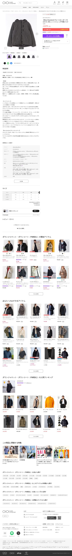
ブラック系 (12, 475)
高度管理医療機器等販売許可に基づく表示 (26, 542)
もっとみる (36, 293)
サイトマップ (51, 542)
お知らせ (56, 532)
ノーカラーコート (51, 503)
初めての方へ (57, 529)
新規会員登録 (45, 527)
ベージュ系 (32, 475)
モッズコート (14, 503)
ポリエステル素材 (22, 169)
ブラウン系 (25, 475)
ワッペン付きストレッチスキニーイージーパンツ (50, 362)
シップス (29, 495)
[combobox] (28, 2)
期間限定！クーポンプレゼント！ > (52, 32)
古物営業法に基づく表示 (6, 542)
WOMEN (25, 7)
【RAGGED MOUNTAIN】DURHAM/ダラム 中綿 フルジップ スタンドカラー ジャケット (8, 362)
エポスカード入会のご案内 (47, 529)
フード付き (24, 170)
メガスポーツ (53, 495)
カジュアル (29, 170)
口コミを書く (21, 228)
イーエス (12, 495)
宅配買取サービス (57, 542)
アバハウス (6, 495)
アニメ (47, 7)
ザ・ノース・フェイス (21, 495)
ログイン (5, 516)
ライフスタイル (18, 170)
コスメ (42, 7)
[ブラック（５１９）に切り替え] (48, 279)
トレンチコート (6, 503)
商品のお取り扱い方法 (17, 165)
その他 (36, 478)
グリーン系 (38, 475)
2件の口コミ (29, 382)
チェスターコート (32, 503)
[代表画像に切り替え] (6, 253)
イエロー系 (58, 475)
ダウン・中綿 (15, 169)
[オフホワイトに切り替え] (8, 279)
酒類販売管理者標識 (15, 542)
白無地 (31, 478)
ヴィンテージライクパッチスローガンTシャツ (22, 362)
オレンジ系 (11, 478)
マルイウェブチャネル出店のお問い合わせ (41, 542)
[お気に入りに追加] (14, 240)
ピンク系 (64, 475)
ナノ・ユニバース (44, 495)
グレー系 (18, 475)
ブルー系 (45, 475)
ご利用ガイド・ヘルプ (59, 527)
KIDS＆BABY (36, 7)
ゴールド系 (25, 478)
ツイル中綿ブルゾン (35, 361)
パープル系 (51, 475)
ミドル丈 (34, 486)
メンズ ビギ (36, 495)
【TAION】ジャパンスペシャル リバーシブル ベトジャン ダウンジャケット (63, 362)
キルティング (32, 169)
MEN (30, 7)
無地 (28, 169)
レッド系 (5, 478)
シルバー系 (18, 478)
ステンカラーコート (42, 503)
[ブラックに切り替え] (9, 253)
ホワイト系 (6, 475)
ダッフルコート (23, 503)
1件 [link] (25, 259)
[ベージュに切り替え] (8, 253)
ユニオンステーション (62, 495)
